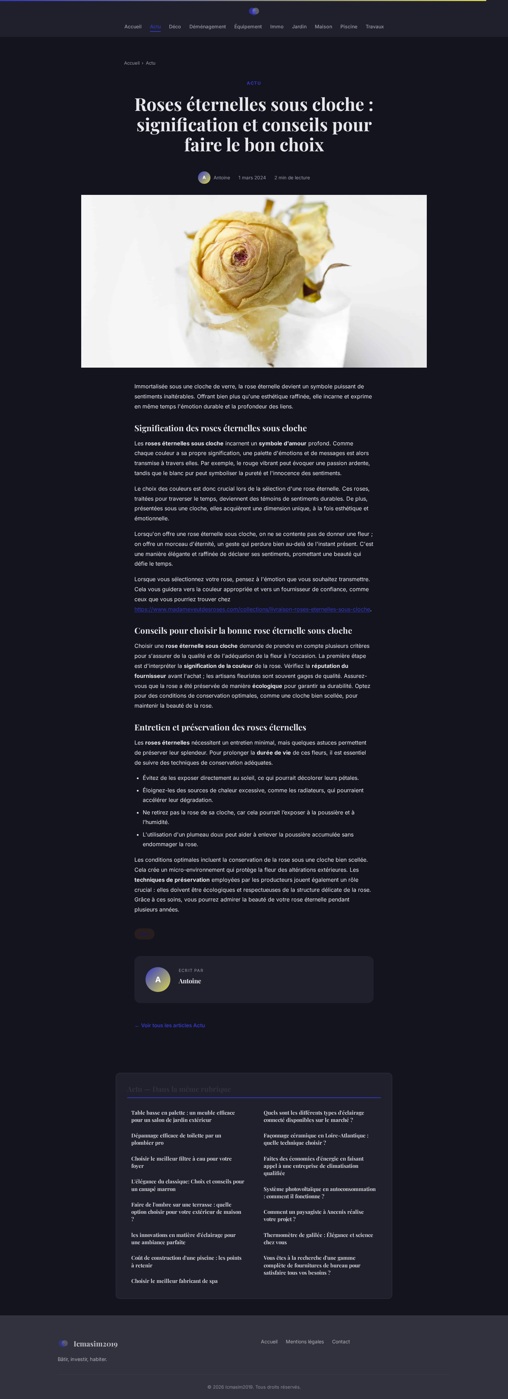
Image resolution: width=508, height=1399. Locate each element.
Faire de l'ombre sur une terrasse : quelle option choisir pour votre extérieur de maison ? (186, 1212)
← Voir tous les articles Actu (169, 1025)
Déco (175, 26)
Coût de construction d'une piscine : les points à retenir (186, 1261)
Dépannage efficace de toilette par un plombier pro (176, 1139)
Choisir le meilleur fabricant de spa (174, 1280)
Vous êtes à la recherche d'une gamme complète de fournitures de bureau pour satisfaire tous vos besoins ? (312, 1265)
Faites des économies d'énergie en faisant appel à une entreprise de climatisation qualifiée (314, 1166)
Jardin (299, 26)
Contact (341, 1341)
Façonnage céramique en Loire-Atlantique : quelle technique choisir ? (316, 1139)
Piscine (348, 26)
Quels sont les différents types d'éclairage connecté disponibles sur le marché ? (314, 1116)
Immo (277, 26)
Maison (323, 26)
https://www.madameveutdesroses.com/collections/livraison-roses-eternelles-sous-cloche (252, 609)
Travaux (375, 26)
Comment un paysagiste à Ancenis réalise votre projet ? (314, 1215)
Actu (155, 26)
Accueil (133, 26)
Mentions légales (305, 1341)
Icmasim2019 (96, 1343)
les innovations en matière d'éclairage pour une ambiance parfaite (183, 1238)
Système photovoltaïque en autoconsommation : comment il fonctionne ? (320, 1192)
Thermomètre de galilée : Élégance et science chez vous (318, 1238)
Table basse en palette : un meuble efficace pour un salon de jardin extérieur (183, 1116)
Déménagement (207, 26)
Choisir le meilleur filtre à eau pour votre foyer (181, 1162)
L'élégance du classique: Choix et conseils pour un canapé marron (187, 1185)
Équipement (248, 26)
